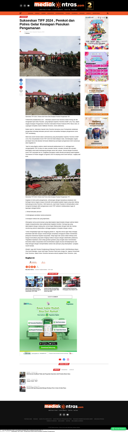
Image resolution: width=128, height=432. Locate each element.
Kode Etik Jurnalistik (45, 419)
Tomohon (7, 431)
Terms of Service (52, 420)
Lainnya (88, 13)
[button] (119, 428)
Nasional (30, 13)
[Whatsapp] (27, 267)
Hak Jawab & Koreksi (77, 420)
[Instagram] (32, 267)
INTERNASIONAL (60, 13)
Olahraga (74, 13)
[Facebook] (29, 267)
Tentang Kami (28, 419)
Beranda (2, 431)
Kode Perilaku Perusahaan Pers (62, 419)
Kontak (68, 420)
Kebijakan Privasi (99, 419)
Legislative (50, 13)
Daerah (37, 13)
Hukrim (43, 13)
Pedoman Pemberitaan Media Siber (83, 419)
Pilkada (68, 13)
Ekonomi (82, 13)
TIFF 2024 (50, 269)
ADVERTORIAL (96, 13)
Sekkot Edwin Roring (41, 269)
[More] (34, 267)
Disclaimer (61, 420)
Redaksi (28, 33)
